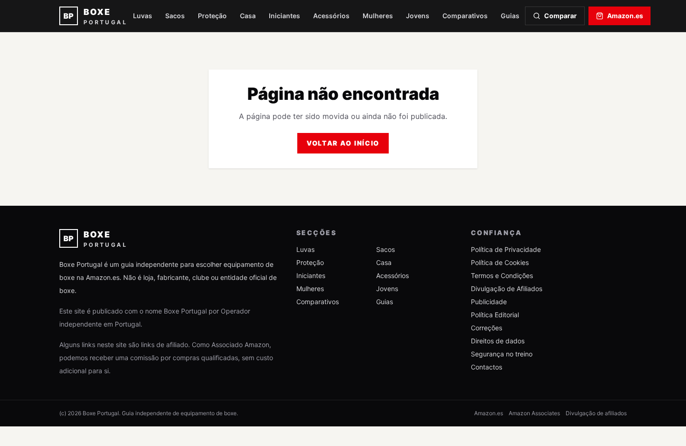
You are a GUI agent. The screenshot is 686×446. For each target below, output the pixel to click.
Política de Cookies (500, 262)
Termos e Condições (502, 275)
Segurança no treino (501, 354)
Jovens (417, 16)
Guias (510, 16)
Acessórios (331, 16)
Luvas (142, 16)
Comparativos (465, 16)
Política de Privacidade (506, 249)
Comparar (560, 16)
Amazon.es (625, 16)
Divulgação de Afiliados (506, 289)
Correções (486, 328)
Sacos (175, 16)
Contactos (486, 367)
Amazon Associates (534, 413)
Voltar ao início (343, 143)
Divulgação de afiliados (596, 413)
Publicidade (489, 302)
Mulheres (378, 16)
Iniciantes (284, 16)
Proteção (212, 16)
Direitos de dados (498, 341)
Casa (248, 16)
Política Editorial (495, 315)
